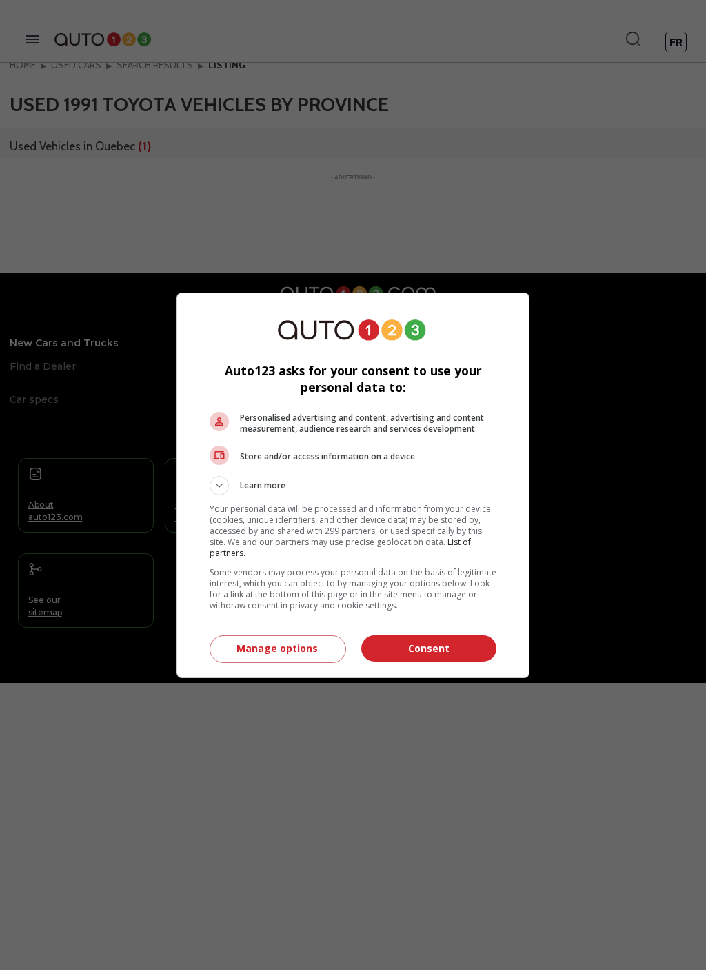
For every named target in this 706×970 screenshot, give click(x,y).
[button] (353, 485)
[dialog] (353, 485)
